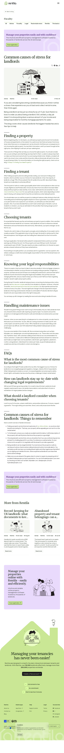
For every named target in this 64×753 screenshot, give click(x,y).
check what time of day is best (13, 192)
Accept (20, 734)
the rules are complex (18, 284)
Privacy (19, 731)
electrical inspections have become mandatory (25, 286)
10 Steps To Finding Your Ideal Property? (19, 162)
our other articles (42, 426)
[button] (53, 726)
